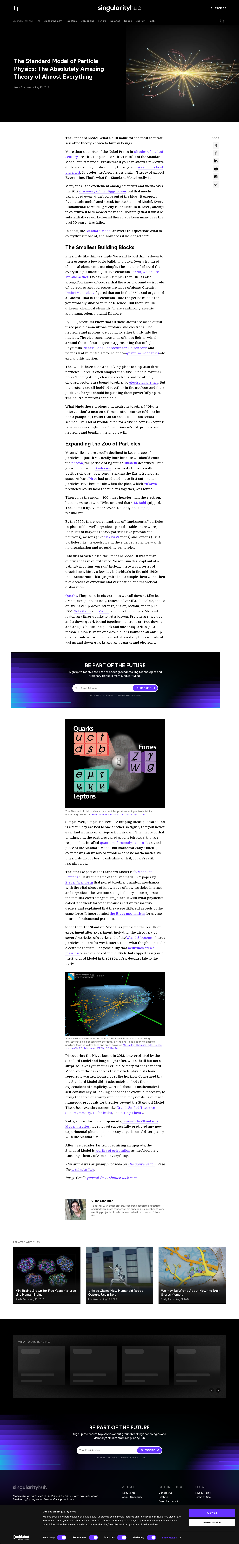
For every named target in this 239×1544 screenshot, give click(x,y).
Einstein (130, 463)
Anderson (103, 468)
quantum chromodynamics (122, 843)
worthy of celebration (112, 1150)
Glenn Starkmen (22, 87)
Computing (87, 20)
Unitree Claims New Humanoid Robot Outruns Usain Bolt (115, 1292)
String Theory (132, 1113)
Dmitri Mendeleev (79, 293)
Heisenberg (137, 348)
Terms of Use (203, 1496)
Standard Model (99, 231)
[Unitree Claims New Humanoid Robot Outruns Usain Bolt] (119, 1275)
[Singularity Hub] (119, 8)
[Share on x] (216, 145)
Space (128, 20)
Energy (140, 20)
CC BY (142, 814)
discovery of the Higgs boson (102, 191)
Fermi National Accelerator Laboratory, (115, 814)
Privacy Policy (203, 1492)
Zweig (104, 611)
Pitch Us (163, 1496)
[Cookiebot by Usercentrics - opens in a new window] (21, 1537)
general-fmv (96, 1178)
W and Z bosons (139, 938)
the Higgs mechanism (127, 914)
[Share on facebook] (216, 153)
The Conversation (141, 1164)
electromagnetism (143, 382)
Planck (88, 348)
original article (82, 1169)
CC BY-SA (112, 1048)
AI (39, 20)
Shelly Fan (20, 1299)
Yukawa (150, 484)
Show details (169, 1537)
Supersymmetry (78, 1113)
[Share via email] (216, 176)
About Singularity (132, 1496)
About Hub (128, 1492)
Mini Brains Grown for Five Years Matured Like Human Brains (45, 1292)
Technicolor (102, 1113)
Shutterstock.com (122, 1178)
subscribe (218, 8)
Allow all (212, 1512)
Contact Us (165, 1492)
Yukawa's (111, 537)
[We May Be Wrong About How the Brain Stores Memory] (192, 1275)
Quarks (71, 596)
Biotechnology (53, 20)
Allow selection (212, 1522)
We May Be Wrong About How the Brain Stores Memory (190, 1292)
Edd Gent (93, 1299)
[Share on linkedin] (216, 161)
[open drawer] (16, 8)
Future (102, 20)
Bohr (99, 348)
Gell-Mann (82, 611)
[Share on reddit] (216, 168)
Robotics (71, 20)
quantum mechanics (142, 353)
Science (115, 20)
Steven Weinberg (79, 882)
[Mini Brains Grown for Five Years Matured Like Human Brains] (46, 1275)
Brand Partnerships (169, 1501)
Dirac (92, 479)
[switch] (93, 1537)
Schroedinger (116, 348)
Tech (151, 20)
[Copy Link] (216, 184)
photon (77, 463)
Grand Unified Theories (135, 1108)
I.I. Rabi (140, 503)
